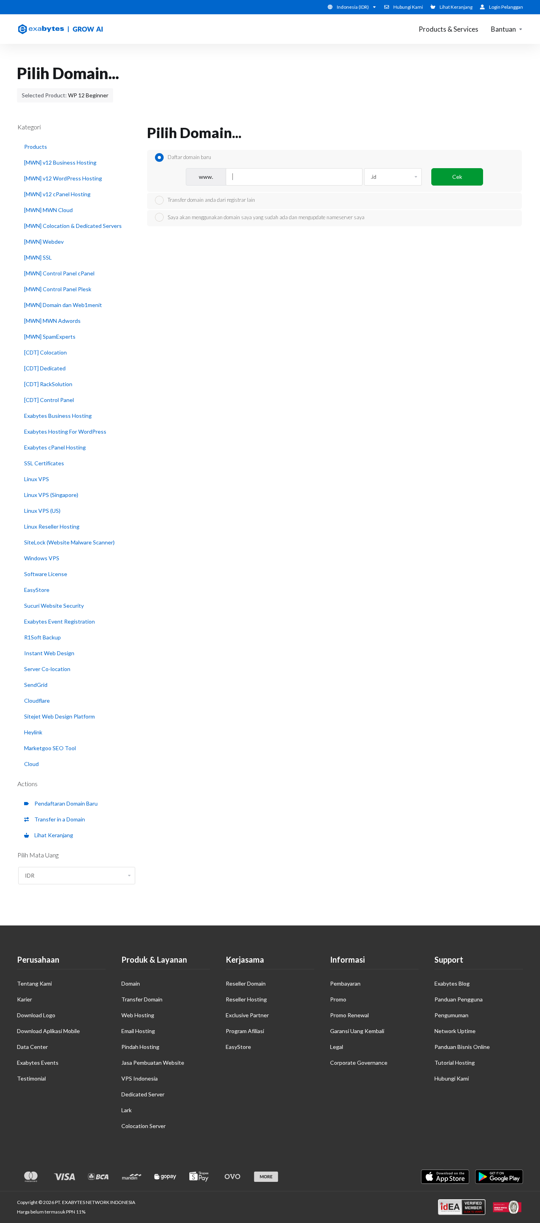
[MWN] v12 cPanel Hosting (57, 194)
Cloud (31, 763)
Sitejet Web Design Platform (59, 716)
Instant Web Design (49, 653)
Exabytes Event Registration (59, 621)
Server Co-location (47, 669)
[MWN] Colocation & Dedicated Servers (73, 225)
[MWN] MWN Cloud (48, 210)
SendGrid (35, 684)
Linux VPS (36, 479)
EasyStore (36, 589)
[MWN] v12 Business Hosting (60, 162)
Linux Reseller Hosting (51, 526)
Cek (457, 176)
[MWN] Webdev (44, 241)
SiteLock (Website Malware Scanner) (69, 542)
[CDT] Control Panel (49, 399)
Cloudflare (37, 700)
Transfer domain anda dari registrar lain (211, 200)
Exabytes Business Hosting (58, 415)
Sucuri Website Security (54, 605)
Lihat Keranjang (52, 835)
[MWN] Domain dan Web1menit (63, 304)
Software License (45, 574)
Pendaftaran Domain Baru (65, 803)
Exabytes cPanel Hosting (55, 447)
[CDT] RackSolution (48, 384)
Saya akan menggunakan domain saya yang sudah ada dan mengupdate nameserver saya (266, 217)
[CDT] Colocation (45, 352)
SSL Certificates (44, 463)
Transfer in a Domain (58, 819)
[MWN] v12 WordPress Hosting (63, 178)
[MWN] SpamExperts (50, 336)
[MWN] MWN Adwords (52, 320)
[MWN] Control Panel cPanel (59, 273)
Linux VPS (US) (42, 510)
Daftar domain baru (189, 157)
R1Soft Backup (42, 637)
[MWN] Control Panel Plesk (57, 289)
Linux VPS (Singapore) (51, 494)
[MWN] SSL (38, 257)
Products (35, 146)
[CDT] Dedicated (45, 368)
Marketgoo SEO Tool (50, 748)
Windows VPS (41, 558)
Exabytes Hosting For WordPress (65, 431)
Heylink (33, 732)
